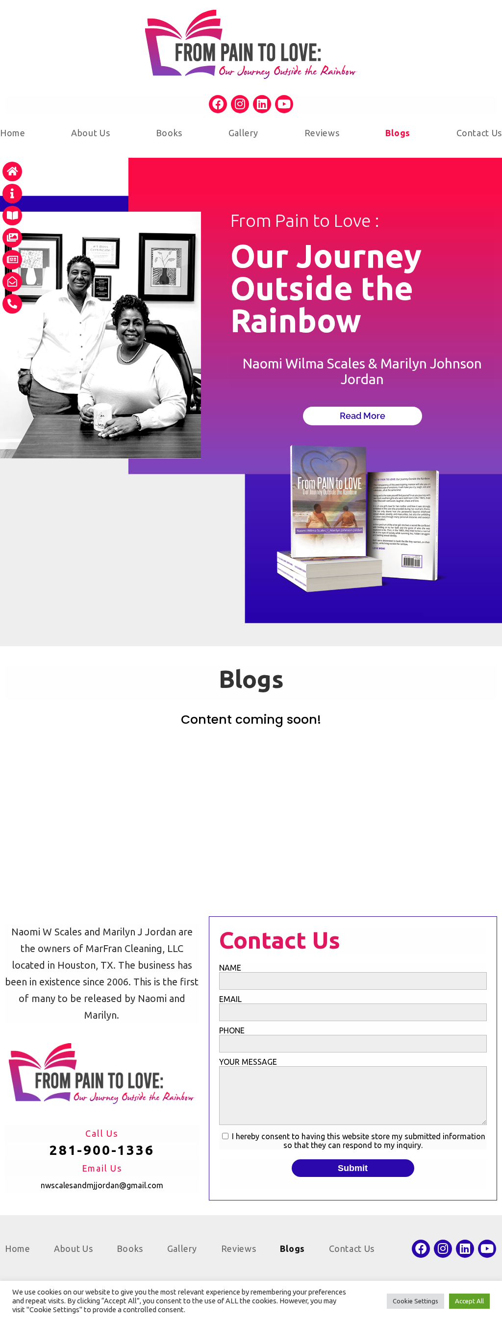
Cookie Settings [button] (415, 1300)
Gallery (243, 133)
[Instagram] (240, 104)
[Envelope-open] (12, 282)
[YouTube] (284, 104)
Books (169, 133)
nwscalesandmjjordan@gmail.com (102, 1185)
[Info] (12, 193)
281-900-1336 (102, 1149)
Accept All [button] (469, 1300)
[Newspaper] (12, 259)
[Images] (12, 237)
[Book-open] (12, 215)
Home (12, 133)
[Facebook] (218, 104)
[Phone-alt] (12, 304)
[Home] (12, 171)
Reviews (322, 133)
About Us (90, 133)
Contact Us (479, 133)
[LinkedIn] (262, 104)
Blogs (397, 133)
